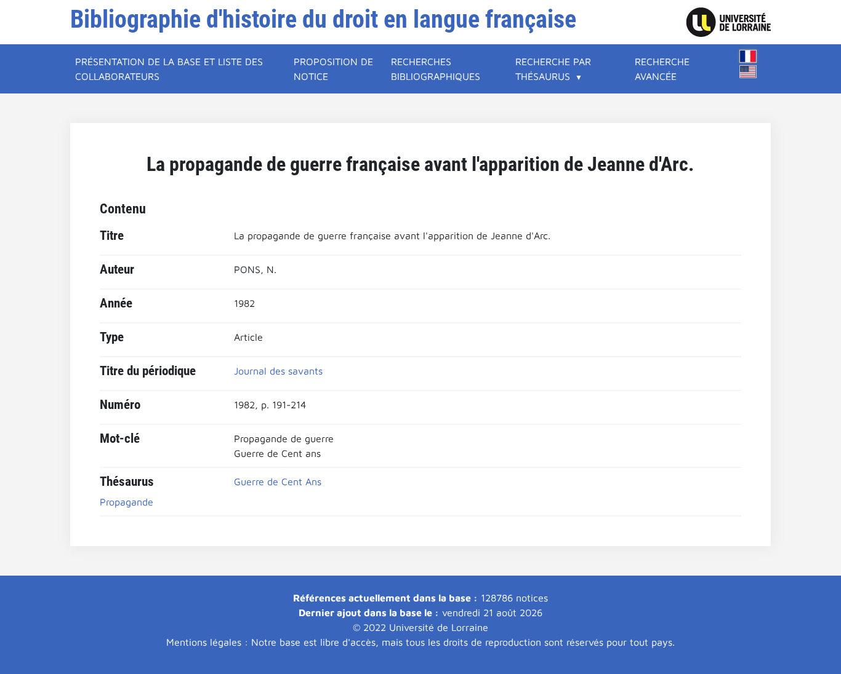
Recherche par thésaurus (553, 69)
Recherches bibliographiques (435, 69)
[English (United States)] (748, 71)
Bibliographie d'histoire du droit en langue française (323, 19)
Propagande (126, 501)
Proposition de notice (333, 69)
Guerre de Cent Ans (277, 481)
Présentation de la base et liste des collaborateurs (169, 69)
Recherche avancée (662, 69)
